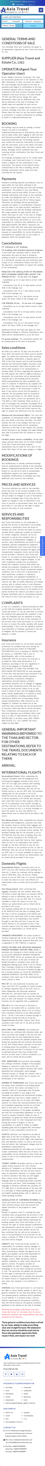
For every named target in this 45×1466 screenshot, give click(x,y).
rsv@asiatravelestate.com (28, 1)
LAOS (7, 1391)
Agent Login (20, 4)
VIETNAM (9, 1387)
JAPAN (26, 1394)
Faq (7, 1419)
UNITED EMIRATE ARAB (14, 1403)
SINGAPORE (10, 1400)
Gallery (27, 1412)
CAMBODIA (28, 1391)
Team (8, 1416)
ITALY (25, 1400)
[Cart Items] (13, 4)
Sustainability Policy (14, 1422)
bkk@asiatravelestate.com (22, 1442)
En (29, 4)
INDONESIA (9, 1394)
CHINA (8, 1397)
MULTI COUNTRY (29, 1403)
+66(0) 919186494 (19, 1451)
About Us (9, 1412)
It (33, 4)
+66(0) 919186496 (15, 1)
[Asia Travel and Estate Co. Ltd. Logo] (14, 11)
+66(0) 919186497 (20, 1449)
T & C (25, 1419)
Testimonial (28, 1416)
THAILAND (27, 1387)
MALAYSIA (27, 1397)
